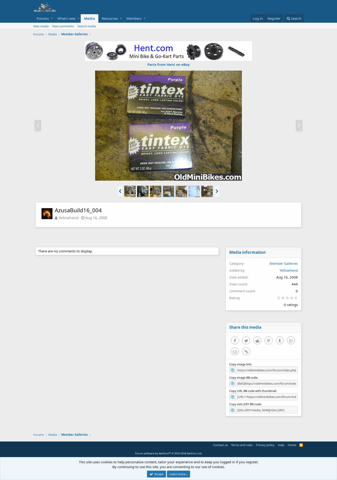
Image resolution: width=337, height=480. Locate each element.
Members (133, 18)
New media (41, 26)
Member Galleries (284, 263)
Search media (86, 26)
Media (89, 18)
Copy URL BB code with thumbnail (252, 391)
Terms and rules (242, 445)
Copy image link (240, 364)
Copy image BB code (243, 377)
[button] (52, 18)
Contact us (220, 445)
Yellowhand (68, 217)
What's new (66, 18)
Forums (43, 18)
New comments (63, 26)
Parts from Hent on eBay (168, 64)
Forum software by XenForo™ (168, 453)
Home (292, 445)
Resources (110, 18)
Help (281, 445)
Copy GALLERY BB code (245, 404)
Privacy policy (265, 445)
